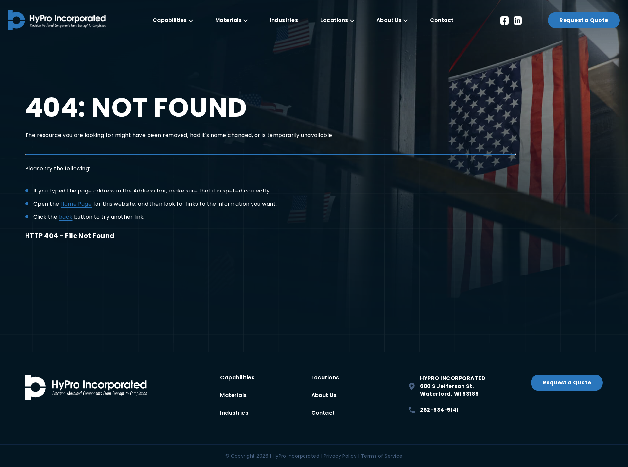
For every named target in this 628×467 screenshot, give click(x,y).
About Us (389, 20)
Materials (228, 20)
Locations (334, 20)
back (66, 217)
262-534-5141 (439, 410)
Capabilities (170, 20)
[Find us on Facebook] (504, 20)
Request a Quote (583, 20)
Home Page (76, 204)
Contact (442, 20)
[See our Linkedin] (518, 20)
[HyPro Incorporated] (57, 20)
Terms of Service (382, 456)
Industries (284, 20)
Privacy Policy (340, 456)
